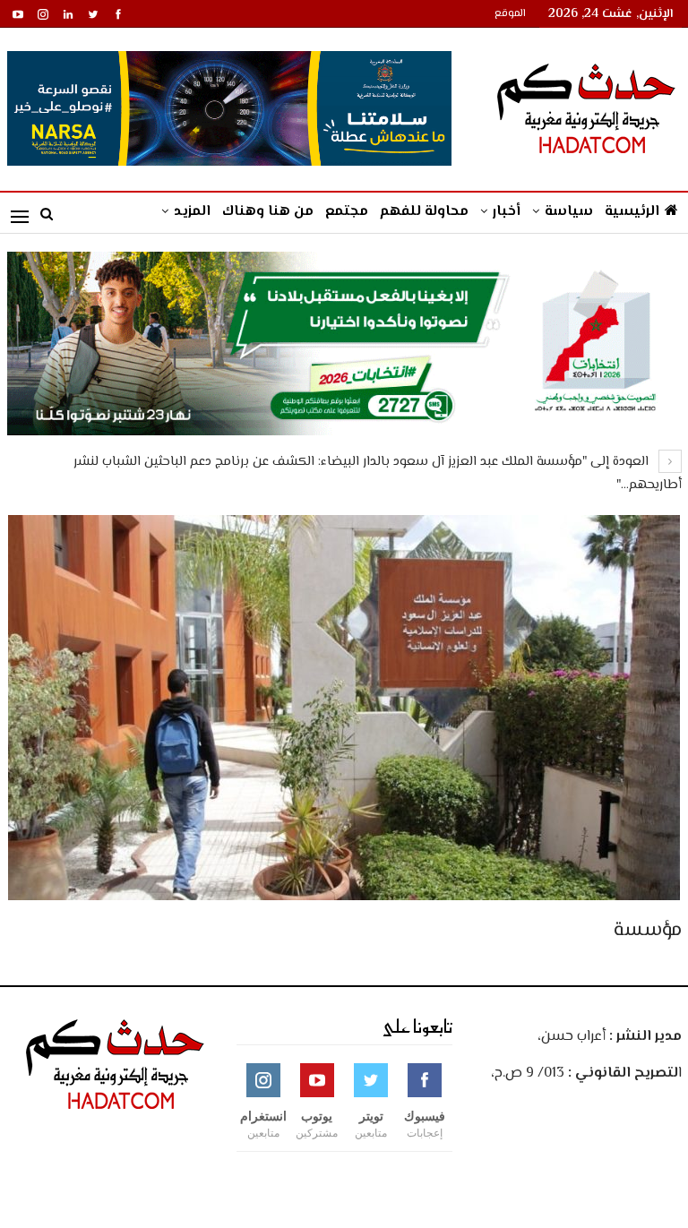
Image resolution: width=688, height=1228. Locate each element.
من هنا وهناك (268, 212)
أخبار (506, 212)
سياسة (569, 212)
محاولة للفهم (424, 212)
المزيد (192, 212)
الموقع (510, 13)
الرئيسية (632, 212)
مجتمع (346, 212)
